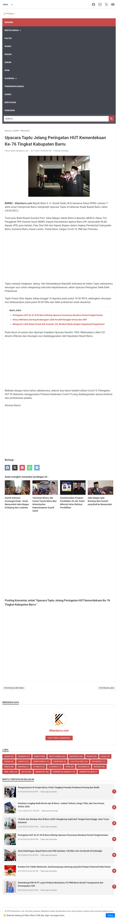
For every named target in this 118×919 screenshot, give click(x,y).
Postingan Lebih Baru (14, 688)
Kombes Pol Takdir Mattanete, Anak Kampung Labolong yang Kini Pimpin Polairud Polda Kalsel (64, 867)
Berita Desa (10, 102)
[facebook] (7, 468)
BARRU (39, 756)
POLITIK (26, 772)
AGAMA (9, 756)
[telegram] (37, 468)
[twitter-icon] (106, 4)
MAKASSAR (98, 761)
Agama (8, 94)
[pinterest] (22, 468)
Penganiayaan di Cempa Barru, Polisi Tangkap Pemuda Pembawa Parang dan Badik (58, 787)
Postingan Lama (106, 688)
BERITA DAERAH (57, 756)
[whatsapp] (29, 468)
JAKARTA (23, 761)
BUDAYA (92, 756)
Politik (8, 38)
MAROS (9, 767)
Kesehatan (10, 110)
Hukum (8, 62)
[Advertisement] (59, 256)
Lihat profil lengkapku (59, 738)
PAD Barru (83, 767)
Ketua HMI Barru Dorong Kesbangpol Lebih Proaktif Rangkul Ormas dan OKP (50, 319)
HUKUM (9, 761)
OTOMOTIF (39, 767)
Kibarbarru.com (59, 730)
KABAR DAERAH (41, 761)
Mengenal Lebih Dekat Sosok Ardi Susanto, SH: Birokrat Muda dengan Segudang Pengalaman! (59, 324)
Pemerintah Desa (88, 772)
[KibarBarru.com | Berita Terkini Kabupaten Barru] (8, 13)
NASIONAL (23, 767)
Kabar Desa (59, 761)
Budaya (8, 54)
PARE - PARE (10, 772)
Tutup (110, 915)
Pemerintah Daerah (14, 86)
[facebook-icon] (93, 4)
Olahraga (9, 78)
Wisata (8, 46)
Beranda (9, 22)
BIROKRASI (76, 756)
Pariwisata (42, 772)
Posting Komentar (61, 151)
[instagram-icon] (100, 4)
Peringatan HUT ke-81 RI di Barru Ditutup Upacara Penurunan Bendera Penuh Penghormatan (58, 315)
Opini (7, 70)
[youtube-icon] (112, 4)
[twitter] (15, 468)
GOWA (105, 756)
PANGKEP (99, 767)
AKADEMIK (24, 756)
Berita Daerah (12, 30)
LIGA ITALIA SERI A (79, 761)
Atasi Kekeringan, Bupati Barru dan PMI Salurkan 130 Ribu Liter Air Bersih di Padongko (60, 851)
